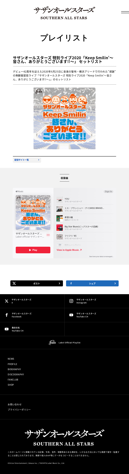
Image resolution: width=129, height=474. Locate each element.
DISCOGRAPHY (16, 374)
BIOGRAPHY (14, 369)
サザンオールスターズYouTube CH (86, 315)
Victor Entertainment (18, 463)
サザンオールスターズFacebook (22, 315)
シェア (92, 283)
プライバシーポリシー (19, 409)
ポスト (36, 283)
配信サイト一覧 (21, 159)
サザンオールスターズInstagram (86, 301)
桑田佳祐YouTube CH (18, 329)
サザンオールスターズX (21, 301)
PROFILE (12, 364)
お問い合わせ (15, 404)
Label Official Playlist (70, 342)
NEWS (11, 358)
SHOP (11, 384)
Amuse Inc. (33, 463)
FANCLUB (13, 379)
